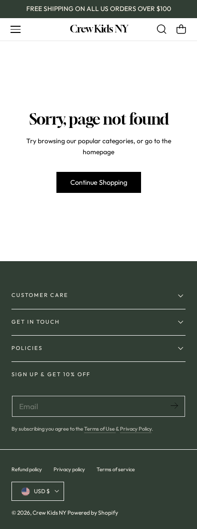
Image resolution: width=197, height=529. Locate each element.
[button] (15, 29)
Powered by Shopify (92, 512)
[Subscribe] (174, 405)
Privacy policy (69, 469)
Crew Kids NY (49, 512)
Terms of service (116, 469)
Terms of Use (100, 428)
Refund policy (26, 469)
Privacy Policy (136, 428)
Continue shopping (98, 182)
